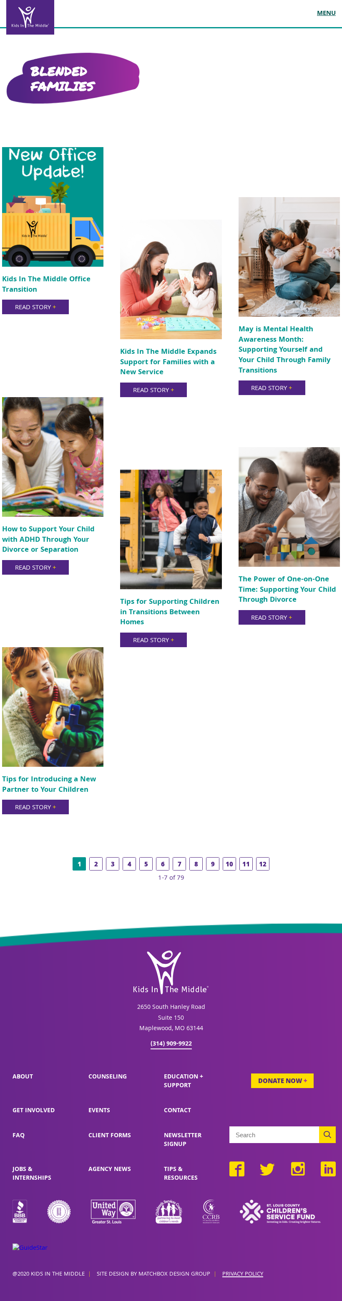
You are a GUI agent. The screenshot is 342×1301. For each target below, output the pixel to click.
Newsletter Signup (182, 1140)
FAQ (19, 1136)
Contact (177, 1111)
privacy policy (242, 1274)
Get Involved (34, 1111)
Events (99, 1111)
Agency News (109, 1170)
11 (246, 865)
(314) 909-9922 (171, 1044)
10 (229, 865)
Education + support (183, 1081)
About (23, 1077)
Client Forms (109, 1136)
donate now (282, 1081)
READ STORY (35, 308)
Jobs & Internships (32, 1174)
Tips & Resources (181, 1174)
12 (263, 865)
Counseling (107, 1077)
